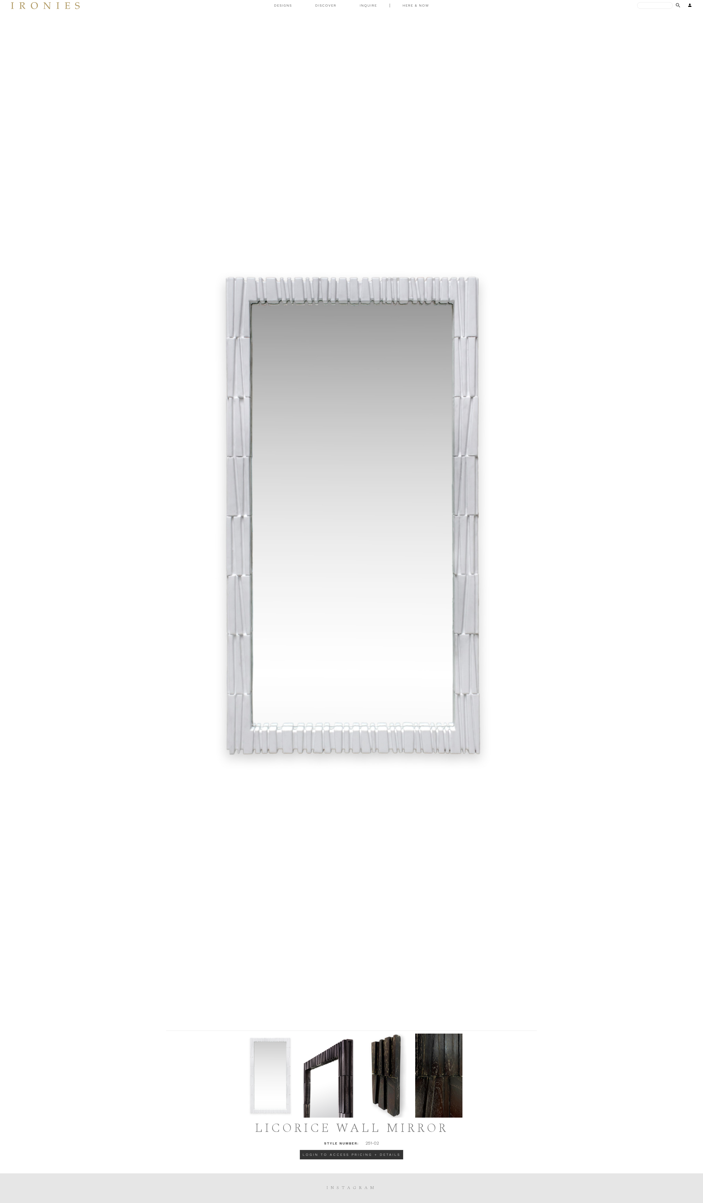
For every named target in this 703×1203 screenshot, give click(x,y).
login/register (688, 5)
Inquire (368, 5)
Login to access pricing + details (351, 1155)
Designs (283, 5)
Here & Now (416, 5)
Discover (325, 5)
